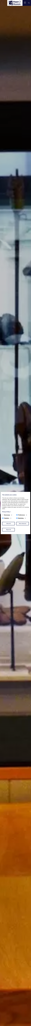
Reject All (8, 529)
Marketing (21, 518)
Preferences (21, 515)
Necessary (7, 515)
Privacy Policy (6, 511)
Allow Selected (22, 523)
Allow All (8, 523)
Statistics (6, 518)
